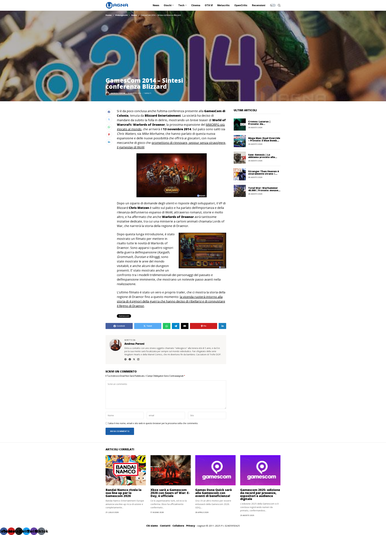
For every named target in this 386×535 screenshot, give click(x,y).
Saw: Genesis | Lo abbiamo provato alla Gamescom (261, 157)
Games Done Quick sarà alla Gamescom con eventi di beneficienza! (213, 493)
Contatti (165, 525)
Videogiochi (121, 15)
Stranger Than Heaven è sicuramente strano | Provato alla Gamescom (263, 174)
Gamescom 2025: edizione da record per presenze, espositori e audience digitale (260, 494)
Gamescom (124, 316)
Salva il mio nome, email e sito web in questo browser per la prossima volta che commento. (153, 423)
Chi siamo (152, 525)
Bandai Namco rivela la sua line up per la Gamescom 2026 (123, 493)
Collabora (178, 525)
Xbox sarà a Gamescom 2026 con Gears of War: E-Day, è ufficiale (170, 493)
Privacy (190, 525)
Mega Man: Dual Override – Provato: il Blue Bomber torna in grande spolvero (264, 140)
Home (109, 15)
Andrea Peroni (118, 93)
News (134, 15)
